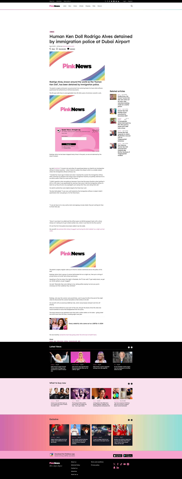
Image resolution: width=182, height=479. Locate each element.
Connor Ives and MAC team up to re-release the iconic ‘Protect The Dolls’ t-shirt (59, 404)
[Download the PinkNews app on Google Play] (128, 455)
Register (130, 1)
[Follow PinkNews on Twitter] (114, 464)
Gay (55, 341)
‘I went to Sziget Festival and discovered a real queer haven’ (101, 440)
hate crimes (60, 341)
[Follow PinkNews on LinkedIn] (118, 1)
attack (51, 341)
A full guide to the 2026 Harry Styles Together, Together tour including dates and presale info (101, 404)
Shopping (88, 6)
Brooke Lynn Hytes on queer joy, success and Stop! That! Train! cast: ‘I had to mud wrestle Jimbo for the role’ (122, 441)
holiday (66, 341)
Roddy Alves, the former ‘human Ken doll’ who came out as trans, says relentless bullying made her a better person (124, 101)
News (70, 6)
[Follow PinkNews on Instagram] (128, 464)
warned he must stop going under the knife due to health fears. (78, 334)
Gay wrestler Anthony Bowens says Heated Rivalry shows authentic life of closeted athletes (80, 441)
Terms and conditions (97, 462)
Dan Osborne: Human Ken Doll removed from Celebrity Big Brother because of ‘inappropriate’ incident (124, 150)
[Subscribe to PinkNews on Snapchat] (114, 468)
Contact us (74, 468)
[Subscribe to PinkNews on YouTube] (124, 464)
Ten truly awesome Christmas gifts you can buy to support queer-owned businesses (122, 404)
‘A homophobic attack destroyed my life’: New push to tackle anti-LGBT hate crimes (124, 124)
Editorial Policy (75, 465)
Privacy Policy (67, 147)
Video (93, 6)
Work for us (74, 474)
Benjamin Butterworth (68, 46)
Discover (100, 6)
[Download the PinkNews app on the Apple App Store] (117, 455)
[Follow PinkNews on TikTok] (121, 464)
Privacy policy (95, 465)
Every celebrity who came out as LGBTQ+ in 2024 (86, 323)
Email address (67, 136)
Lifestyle (81, 6)
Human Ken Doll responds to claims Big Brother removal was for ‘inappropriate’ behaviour (124, 137)
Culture (75, 6)
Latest (64, 6)
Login (124, 1)
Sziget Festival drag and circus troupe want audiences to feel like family (59, 441)
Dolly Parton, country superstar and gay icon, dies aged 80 (101, 367)
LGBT (79, 341)
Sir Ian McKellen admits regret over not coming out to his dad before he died (122, 368)
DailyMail (57, 168)
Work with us (67, 1)
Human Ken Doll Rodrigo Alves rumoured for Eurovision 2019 (123, 113)
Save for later (62, 49)
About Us (51, 1)
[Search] (132, 6)
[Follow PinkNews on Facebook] (118, 464)
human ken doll (73, 341)
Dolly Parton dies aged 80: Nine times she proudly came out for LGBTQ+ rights (80, 368)
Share (53, 49)
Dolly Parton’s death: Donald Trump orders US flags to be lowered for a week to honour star (58, 369)
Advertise (58, 1)
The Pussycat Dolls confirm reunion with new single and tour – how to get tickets (79, 404)
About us (73, 462)
